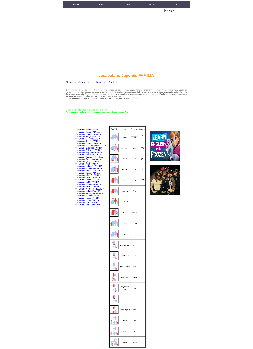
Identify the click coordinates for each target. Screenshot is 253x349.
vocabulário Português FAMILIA (89, 193)
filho (134, 180)
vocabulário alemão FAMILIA (88, 130)
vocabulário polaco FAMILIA (88, 191)
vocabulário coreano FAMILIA (88, 143)
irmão (135, 223)
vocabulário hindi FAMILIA (87, 164)
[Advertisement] (171, 42)
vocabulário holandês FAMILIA (89, 166)
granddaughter (125, 309)
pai (135, 158)
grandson (124, 299)
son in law (124, 277)
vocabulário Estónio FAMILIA (88, 155)
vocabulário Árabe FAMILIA (88, 132)
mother (124, 169)
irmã (134, 234)
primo (135, 342)
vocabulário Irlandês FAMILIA (88, 175)
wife (124, 212)
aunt (124, 331)
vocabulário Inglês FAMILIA (88, 173)
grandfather (125, 255)
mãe (134, 169)
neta (134, 309)
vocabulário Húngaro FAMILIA (89, 168)
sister (125, 234)
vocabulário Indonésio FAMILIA (89, 171)
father (125, 158)
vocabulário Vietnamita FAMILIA (90, 205)
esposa (134, 212)
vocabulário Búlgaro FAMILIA (88, 136)
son (125, 180)
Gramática (126, 4)
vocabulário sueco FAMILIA (88, 200)
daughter (125, 191)
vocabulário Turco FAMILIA (87, 202)
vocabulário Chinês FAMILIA (88, 141)
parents (124, 148)
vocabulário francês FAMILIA (88, 159)
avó (134, 266)
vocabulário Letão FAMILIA (87, 182)
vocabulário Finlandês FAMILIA (89, 157)
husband (125, 202)
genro (135, 277)
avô (134, 255)
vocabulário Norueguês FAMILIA (90, 189)
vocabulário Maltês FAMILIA (88, 186)
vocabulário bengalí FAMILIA (88, 134)
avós (134, 245)
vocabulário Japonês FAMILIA (89, 180)
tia (134, 331)
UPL (177, 4)
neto (134, 299)
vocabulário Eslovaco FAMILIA (89, 148)
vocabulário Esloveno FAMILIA (89, 150)
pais (134, 148)
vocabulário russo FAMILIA (87, 198)
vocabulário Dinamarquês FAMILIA (91, 146)
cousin (124, 342)
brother (124, 223)
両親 (142, 148)
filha (134, 191)
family (124, 137)
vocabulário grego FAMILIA (87, 161)
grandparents (124, 245)
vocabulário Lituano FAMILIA (88, 184)
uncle (125, 320)
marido (134, 202)
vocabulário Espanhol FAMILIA (89, 152)
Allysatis (76, 4)
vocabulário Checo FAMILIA (88, 139)
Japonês (101, 4)
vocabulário (152, 4)
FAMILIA (112, 82)
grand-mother (125, 266)
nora (134, 288)
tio (135, 320)
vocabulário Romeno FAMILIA (89, 196)
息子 (142, 180)
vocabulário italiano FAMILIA (88, 177)
